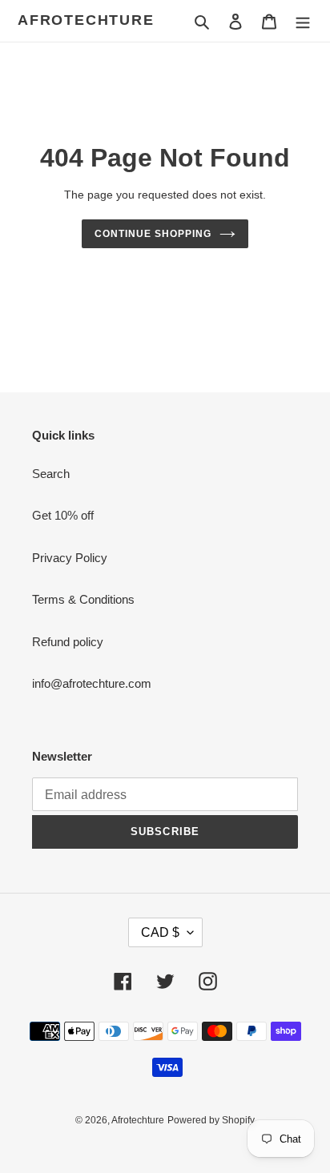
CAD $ (160, 932)
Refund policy (67, 642)
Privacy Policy (69, 557)
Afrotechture (86, 20)
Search (51, 473)
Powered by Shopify (211, 1120)
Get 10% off (63, 515)
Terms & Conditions (83, 599)
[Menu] (303, 21)
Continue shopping (153, 233)
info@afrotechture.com (91, 683)
